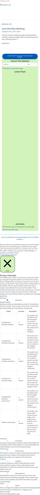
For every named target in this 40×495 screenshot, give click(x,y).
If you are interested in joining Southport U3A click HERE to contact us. (20, 238)
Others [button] (2, 483)
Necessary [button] (3, 298)
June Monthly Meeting (13, 28)
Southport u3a (6, 31)
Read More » (6, 43)
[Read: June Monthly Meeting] (7, 24)
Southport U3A (5, 1)
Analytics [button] (3, 459)
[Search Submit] (28, 64)
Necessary (18, 300)
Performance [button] (4, 449)
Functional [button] (3, 439)
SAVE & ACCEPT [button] (5, 492)
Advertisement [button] (4, 471)
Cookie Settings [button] (5, 255)
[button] (20, 9)
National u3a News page (10, 229)
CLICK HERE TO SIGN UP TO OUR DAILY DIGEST (20, 56)
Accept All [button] (13, 255)
